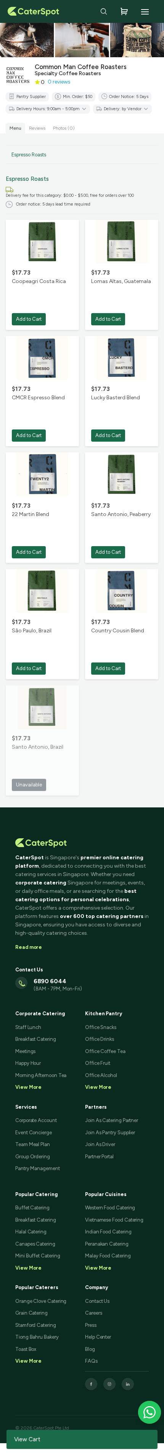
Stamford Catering (35, 1325)
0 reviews (59, 82)
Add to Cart (29, 319)
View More (28, 1268)
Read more (28, 947)
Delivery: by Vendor (122, 108)
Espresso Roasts (28, 155)
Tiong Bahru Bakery (37, 1337)
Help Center (98, 1337)
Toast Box (25, 1349)
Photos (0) (64, 128)
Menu (15, 128)
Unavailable (29, 785)
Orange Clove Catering (40, 1301)
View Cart (27, 1439)
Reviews (37, 128)
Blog (90, 1349)
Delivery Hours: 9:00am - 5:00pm (48, 108)
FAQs (91, 1361)
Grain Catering (31, 1313)
